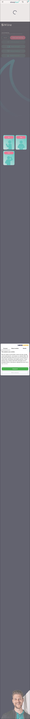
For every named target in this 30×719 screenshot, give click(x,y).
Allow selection (15, 372)
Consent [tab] (5, 348)
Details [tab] (24, 348)
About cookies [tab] (15, 348)
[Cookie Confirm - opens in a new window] (23, 345)
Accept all (15, 368)
